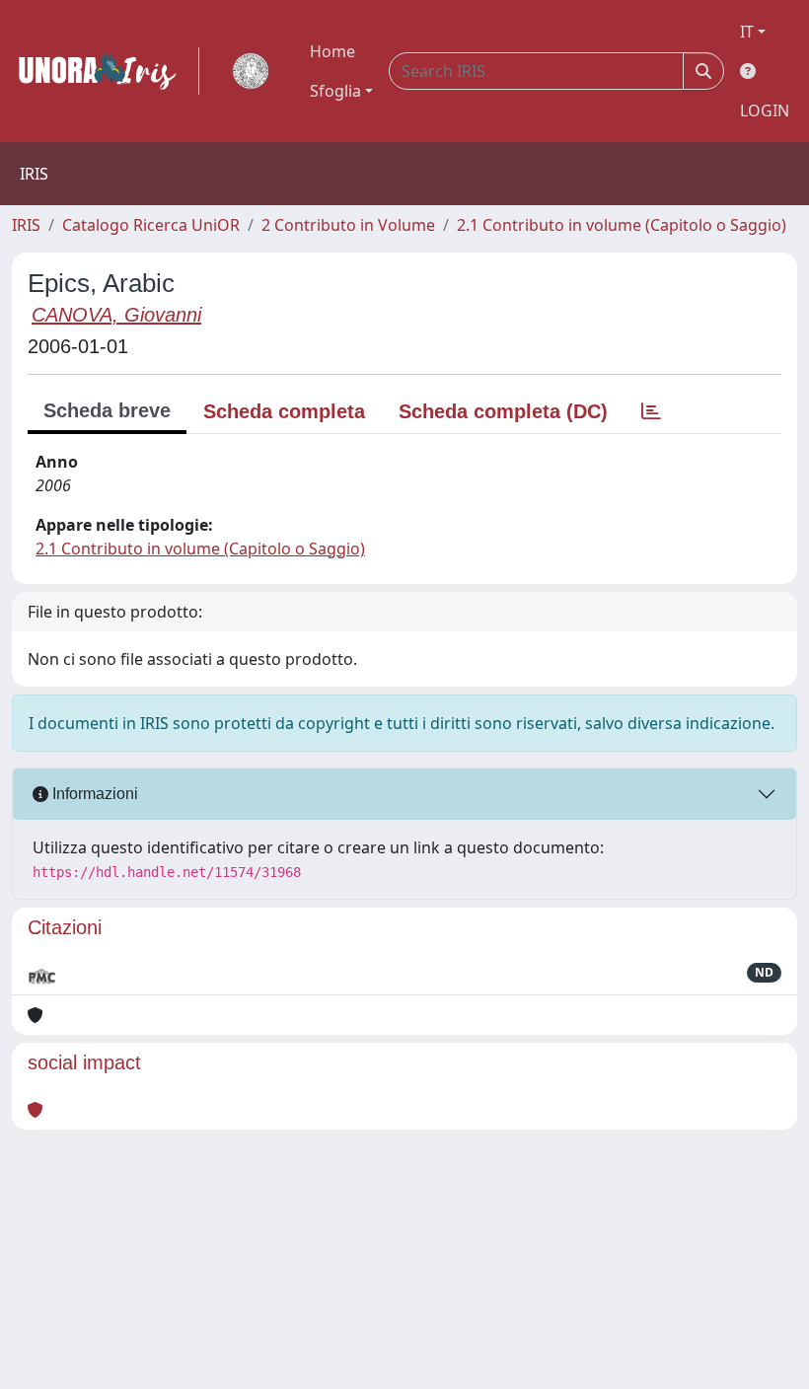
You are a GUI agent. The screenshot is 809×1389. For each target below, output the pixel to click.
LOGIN (764, 110)
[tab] (651, 411)
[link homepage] (105, 71)
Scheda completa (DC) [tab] (503, 411)
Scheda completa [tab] (284, 411)
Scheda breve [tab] (107, 410)
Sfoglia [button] (335, 91)
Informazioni (93, 793)
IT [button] (747, 31)
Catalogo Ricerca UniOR (151, 225)
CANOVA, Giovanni (116, 315)
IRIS (26, 225)
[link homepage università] (250, 71)
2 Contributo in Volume (348, 225)
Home (332, 51)
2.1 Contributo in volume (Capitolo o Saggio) (621, 225)
